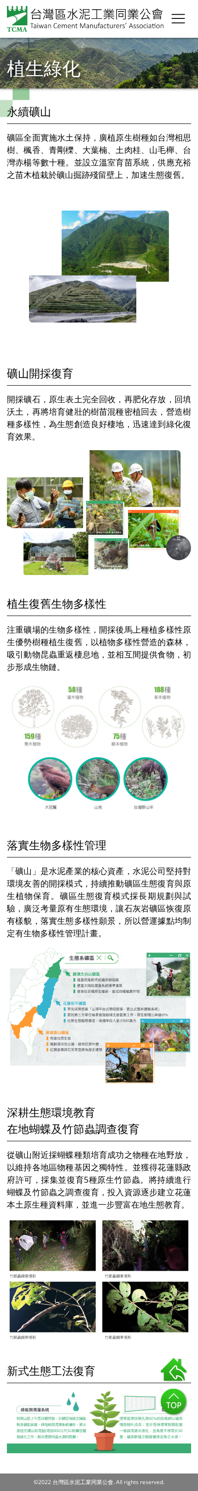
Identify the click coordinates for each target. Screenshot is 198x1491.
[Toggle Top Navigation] (178, 18)
